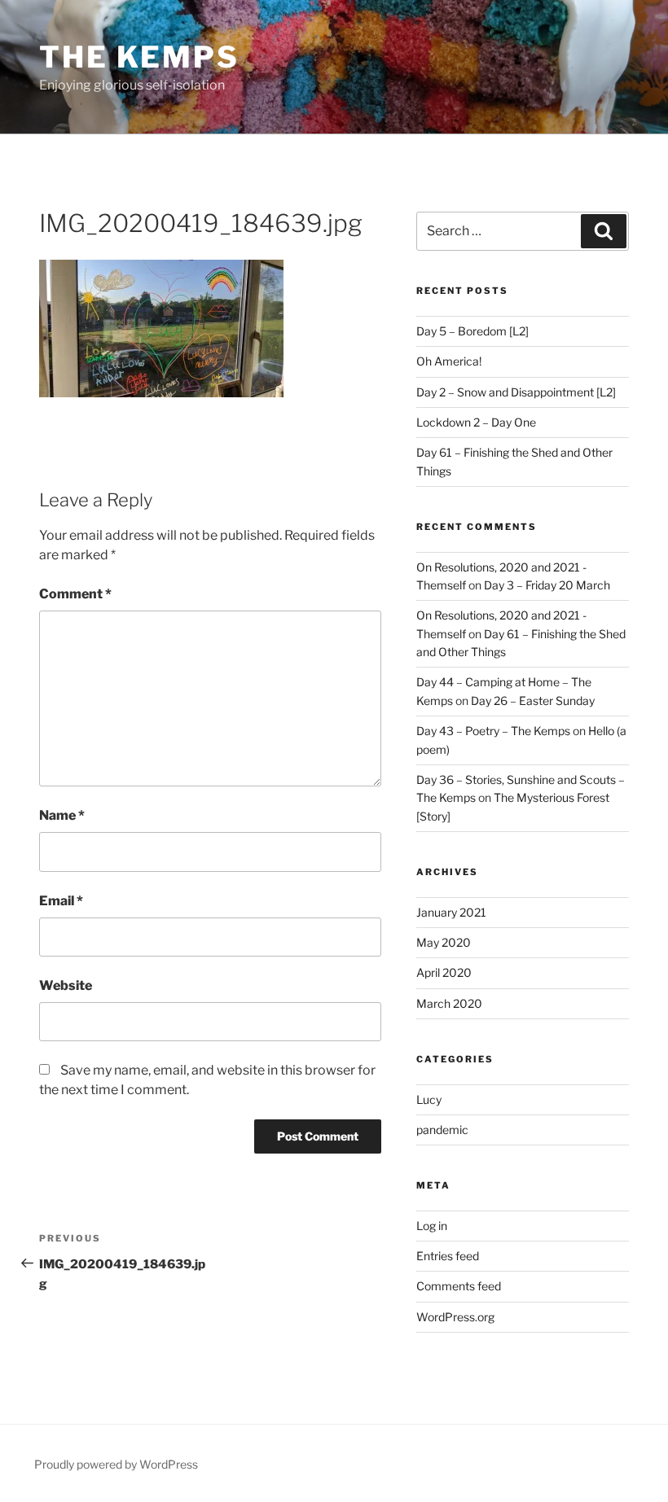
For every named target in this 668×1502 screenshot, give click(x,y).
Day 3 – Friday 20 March (547, 585)
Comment (75, 594)
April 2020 (444, 972)
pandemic (442, 1129)
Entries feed (447, 1256)
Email (61, 901)
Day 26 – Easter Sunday (533, 700)
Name (62, 815)
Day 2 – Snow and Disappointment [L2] (516, 392)
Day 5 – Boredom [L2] (472, 331)
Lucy (429, 1099)
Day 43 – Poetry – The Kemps (493, 731)
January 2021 (451, 912)
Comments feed (458, 1286)
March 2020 (449, 1003)
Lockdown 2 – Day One (476, 422)
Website (65, 985)
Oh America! (448, 361)
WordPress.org (455, 1317)
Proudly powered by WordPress (116, 1464)
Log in (431, 1226)
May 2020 (443, 942)
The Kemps (139, 57)
